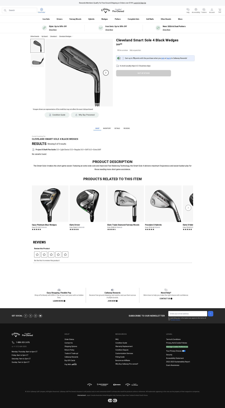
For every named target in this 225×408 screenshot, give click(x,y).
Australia (99, 395)
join (162, 58)
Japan (88, 395)
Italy (114, 395)
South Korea (144, 395)
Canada (93, 395)
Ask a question (135, 50)
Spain (124, 395)
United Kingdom (107, 395)
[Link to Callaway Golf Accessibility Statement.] (112, 400)
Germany (119, 395)
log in (169, 58)
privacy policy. (175, 319)
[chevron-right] (188, 208)
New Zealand (130, 395)
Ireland (137, 395)
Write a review (122, 50)
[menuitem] (188, 10)
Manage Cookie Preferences (177, 347)
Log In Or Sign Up (140, 3)
